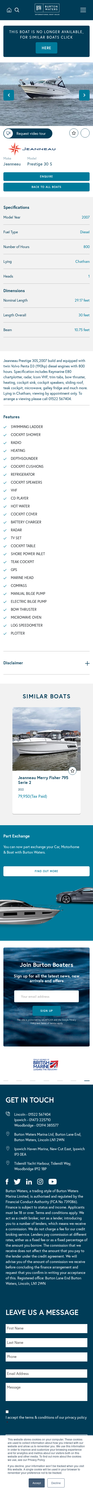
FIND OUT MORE (46, 871)
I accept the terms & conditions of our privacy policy (46, 1420)
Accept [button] (37, 1483)
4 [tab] (46, 1083)
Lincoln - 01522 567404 (32, 1114)
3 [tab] (33, 1083)
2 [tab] (19, 1083)
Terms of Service (48, 1023)
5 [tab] (60, 1083)
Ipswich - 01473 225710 (32, 1119)
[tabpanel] (46, 1067)
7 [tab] (87, 1083)
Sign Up (46, 1010)
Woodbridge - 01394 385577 (36, 1125)
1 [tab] (6, 1083)
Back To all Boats (46, 187)
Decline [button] (56, 1483)
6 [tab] (73, 1083)
